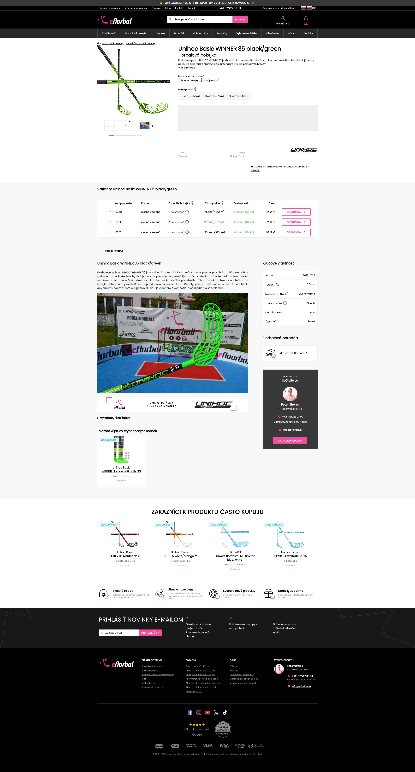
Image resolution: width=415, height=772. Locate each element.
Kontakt (179, 8)
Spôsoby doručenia (152, 666)
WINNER (255, 170)
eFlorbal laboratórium (136, 8)
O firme (234, 666)
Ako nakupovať (194, 691)
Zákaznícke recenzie (197, 729)
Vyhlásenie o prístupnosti (243, 683)
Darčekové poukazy (152, 687)
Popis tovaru (114, 251)
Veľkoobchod (149, 683)
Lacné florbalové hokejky (140, 43)
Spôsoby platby (150, 670)
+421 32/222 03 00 (229, 8)
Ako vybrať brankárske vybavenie (203, 683)
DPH (144, 678)
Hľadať (240, 19)
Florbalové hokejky (113, 43)
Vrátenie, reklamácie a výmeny (158, 674)
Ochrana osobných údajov (244, 678)
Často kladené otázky (197, 666)
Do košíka (294, 212)
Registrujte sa (270, 8)
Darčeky (192, 8)
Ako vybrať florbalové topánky (202, 687)
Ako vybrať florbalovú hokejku (201, 670)
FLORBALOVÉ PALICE (295, 166)
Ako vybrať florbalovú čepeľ (200, 674)
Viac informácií (187, 67)
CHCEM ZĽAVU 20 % (237, 3)
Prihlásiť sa (150, 632)
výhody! (292, 8)
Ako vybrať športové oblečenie (202, 678)
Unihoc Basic (237, 156)
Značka (259, 166)
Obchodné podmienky (242, 674)
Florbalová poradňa (109, 8)
